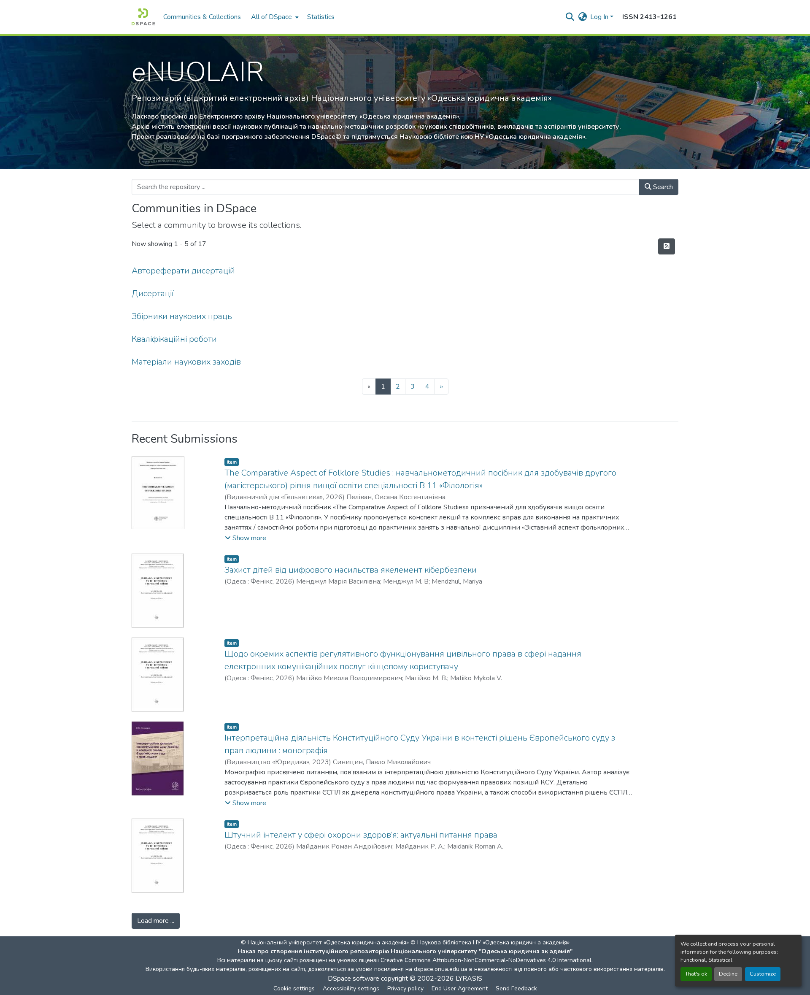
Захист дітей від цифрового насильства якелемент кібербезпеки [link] (350, 570)
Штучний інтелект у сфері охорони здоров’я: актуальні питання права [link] (360, 835)
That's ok (696, 974)
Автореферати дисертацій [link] (183, 270)
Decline (728, 974)
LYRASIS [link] (469, 978)
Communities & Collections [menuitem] (202, 17)
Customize (763, 974)
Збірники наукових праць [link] (182, 316)
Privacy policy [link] (405, 988)
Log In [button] (600, 17)
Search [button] (662, 187)
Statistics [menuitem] (321, 17)
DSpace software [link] (353, 978)
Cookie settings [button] (294, 988)
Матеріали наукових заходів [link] (186, 362)
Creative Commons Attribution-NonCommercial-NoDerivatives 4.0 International (486, 960)
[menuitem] (274, 17)
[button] (143, 16)
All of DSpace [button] (271, 17)
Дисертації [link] (153, 293)
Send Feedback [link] (516, 988)
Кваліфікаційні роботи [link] (174, 339)
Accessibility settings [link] (351, 988)
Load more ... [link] (155, 920)
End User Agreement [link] (460, 988)
